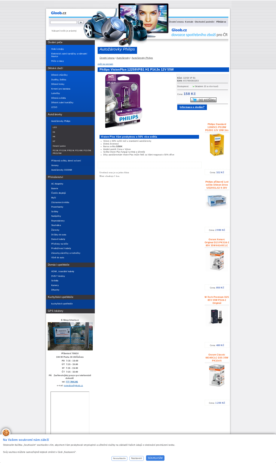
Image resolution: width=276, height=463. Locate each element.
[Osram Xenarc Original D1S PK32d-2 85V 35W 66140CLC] (217, 271)
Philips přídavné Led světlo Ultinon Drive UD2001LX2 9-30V (216, 185)
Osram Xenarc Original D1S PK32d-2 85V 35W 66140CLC (217, 242)
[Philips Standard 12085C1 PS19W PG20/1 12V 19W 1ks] (217, 155)
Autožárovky (55, 114)
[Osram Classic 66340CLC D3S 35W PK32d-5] (217, 386)
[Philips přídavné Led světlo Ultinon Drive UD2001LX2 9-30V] (217, 208)
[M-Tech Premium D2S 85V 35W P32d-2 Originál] (217, 326)
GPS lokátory (55, 310)
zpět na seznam (105, 64)
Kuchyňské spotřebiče (60, 297)
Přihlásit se (221, 22)
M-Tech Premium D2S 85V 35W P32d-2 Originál (217, 300)
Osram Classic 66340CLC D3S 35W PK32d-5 (217, 357)
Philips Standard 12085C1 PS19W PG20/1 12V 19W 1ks (216, 127)
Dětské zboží (55, 68)
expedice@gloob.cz (73, 385)
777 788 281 (72, 382)
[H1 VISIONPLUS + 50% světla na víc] (125, 127)
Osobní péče (55, 42)
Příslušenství (55, 177)
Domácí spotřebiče (58, 264)
